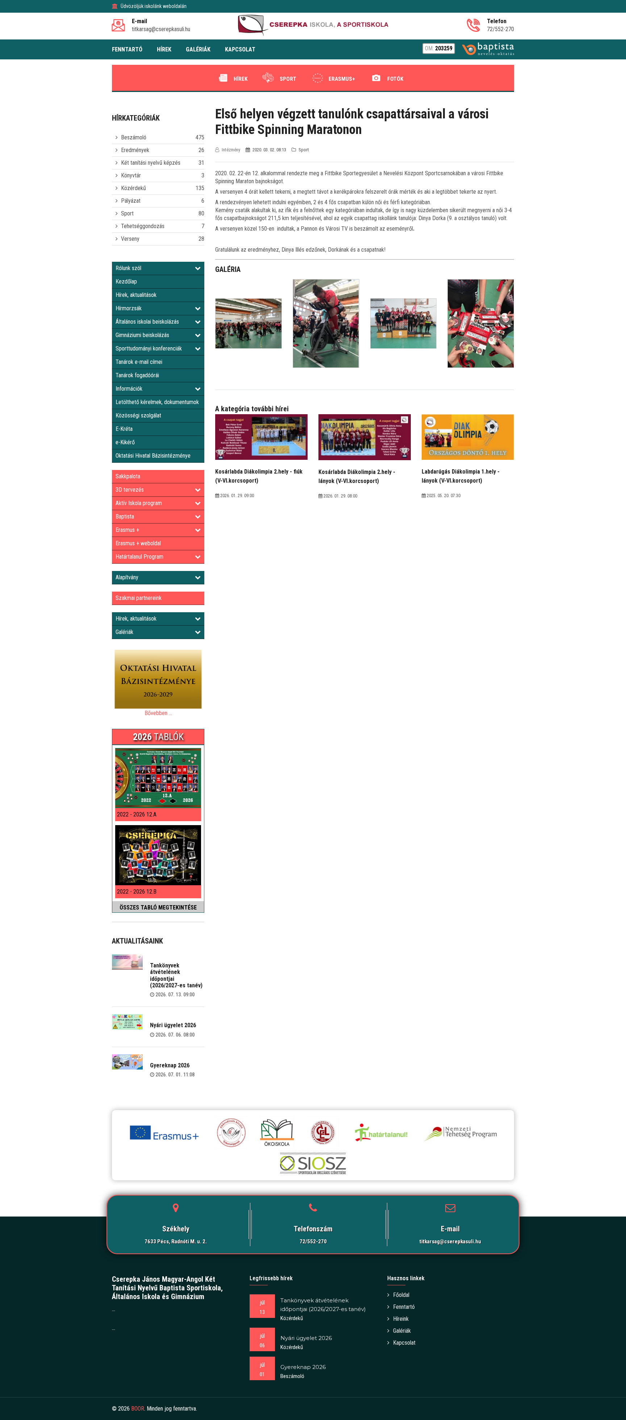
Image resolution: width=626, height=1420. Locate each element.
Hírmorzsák (129, 308)
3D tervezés (130, 489)
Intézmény (231, 149)
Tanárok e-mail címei (139, 361)
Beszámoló (133, 137)
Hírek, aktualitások (136, 294)
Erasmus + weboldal (138, 543)
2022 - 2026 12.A (136, 814)
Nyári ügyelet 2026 (173, 1025)
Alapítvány (127, 577)
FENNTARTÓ (127, 49)
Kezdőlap (126, 281)
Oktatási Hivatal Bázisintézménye (153, 455)
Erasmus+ (342, 79)
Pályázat (131, 200)
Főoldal (401, 1294)
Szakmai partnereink (139, 598)
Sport (288, 79)
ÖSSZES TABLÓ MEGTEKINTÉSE (158, 907)
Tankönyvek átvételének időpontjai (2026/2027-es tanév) (176, 975)
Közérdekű (133, 188)
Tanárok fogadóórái (137, 375)
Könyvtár (131, 175)
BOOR (137, 1408)
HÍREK (164, 49)
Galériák (124, 632)
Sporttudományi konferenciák (149, 348)
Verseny (130, 238)
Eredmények (135, 150)
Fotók (395, 79)
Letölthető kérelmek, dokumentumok (157, 402)
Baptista (125, 516)
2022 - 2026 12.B (136, 891)
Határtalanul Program (139, 556)
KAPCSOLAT (240, 49)
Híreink (401, 1318)
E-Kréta (124, 428)
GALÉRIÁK (198, 49)
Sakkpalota (128, 476)
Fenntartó (404, 1306)
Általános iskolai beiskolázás (147, 321)
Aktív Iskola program (139, 503)
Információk (129, 388)
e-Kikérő (125, 442)
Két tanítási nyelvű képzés (150, 162)
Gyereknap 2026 (169, 1065)
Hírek (240, 79)
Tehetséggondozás (142, 226)
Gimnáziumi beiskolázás (142, 335)
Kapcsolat (404, 1342)
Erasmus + (127, 529)
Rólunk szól (128, 268)
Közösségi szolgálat (138, 415)
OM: (438, 48)
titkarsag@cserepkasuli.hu (450, 1241)
